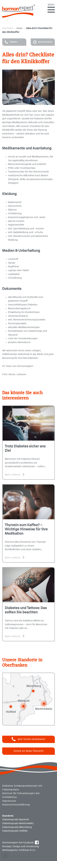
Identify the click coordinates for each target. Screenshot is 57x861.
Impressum (9, 801)
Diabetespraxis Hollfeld (14, 831)
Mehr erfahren (13, 475)
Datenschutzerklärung (16, 804)
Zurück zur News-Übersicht (29, 751)
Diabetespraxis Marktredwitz (18, 823)
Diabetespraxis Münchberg (17, 827)
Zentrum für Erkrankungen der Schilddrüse (21, 795)
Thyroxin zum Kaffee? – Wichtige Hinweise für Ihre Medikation (26, 529)
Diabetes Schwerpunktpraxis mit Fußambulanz (22, 788)
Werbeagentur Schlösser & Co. (19, 850)
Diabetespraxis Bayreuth (15, 819)
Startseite (7, 28)
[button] (5, 855)
